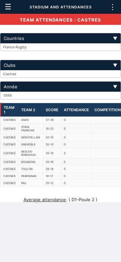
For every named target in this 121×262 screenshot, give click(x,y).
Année (60, 86)
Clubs (60, 65)
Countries (60, 38)
